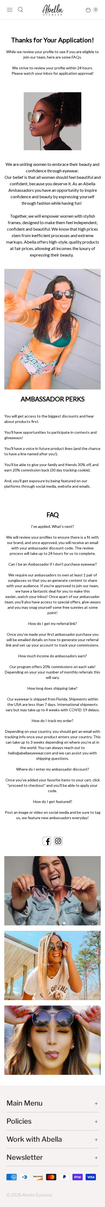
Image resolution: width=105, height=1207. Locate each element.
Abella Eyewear (37, 1195)
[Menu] (9, 9)
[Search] (20, 9)
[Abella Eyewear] (52, 9)
